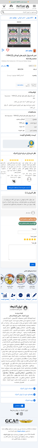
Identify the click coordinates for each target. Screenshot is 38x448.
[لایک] (7, 50)
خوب (27, 239)
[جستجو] (3, 12)
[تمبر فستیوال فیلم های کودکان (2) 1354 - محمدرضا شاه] (19, 35)
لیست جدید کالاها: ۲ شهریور (19, 2)
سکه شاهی (10, 375)
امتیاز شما (33, 237)
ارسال (32, 264)
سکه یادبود (32, 375)
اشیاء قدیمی (24, 342)
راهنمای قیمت (5, 299)
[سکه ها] (26, 421)
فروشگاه (28, 299)
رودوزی (19, 366)
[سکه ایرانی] (32, 279)
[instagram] (21, 414)
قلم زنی (12, 363)
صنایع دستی (10, 344)
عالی (25, 239)
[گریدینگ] (12, 421)
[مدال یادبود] (10, 279)
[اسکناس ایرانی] (21, 279)
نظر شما (34, 243)
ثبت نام (34, 299)
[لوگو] (23, 7)
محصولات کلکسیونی (26, 335)
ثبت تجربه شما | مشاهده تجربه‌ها (18, 188)
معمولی (32, 239)
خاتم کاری (25, 366)
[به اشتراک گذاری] (3, 50)
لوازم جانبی (7, 378)
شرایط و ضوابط (21, 431)
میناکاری (31, 366)
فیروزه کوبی (5, 363)
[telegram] (17, 414)
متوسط (30, 239)
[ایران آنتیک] (35, 18)
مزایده (13, 299)
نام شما (34, 229)
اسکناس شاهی (25, 378)
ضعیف (35, 239)
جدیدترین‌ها (20, 299)
